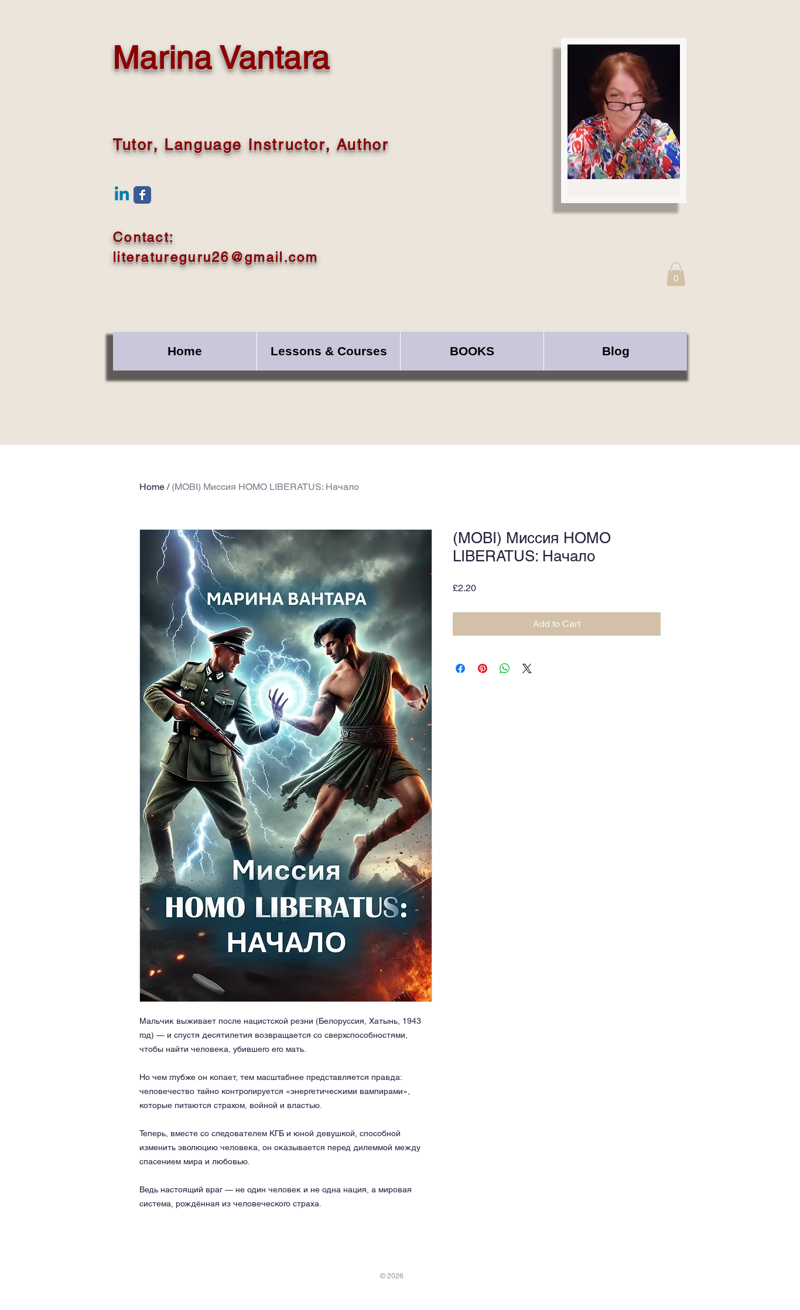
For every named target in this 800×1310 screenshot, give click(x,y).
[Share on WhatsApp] (505, 668)
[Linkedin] (122, 195)
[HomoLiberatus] (142, 195)
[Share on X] (527, 668)
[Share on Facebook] (460, 668)
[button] (676, 274)
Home (152, 486)
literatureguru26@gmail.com (216, 257)
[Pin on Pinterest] (483, 668)
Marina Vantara (221, 57)
